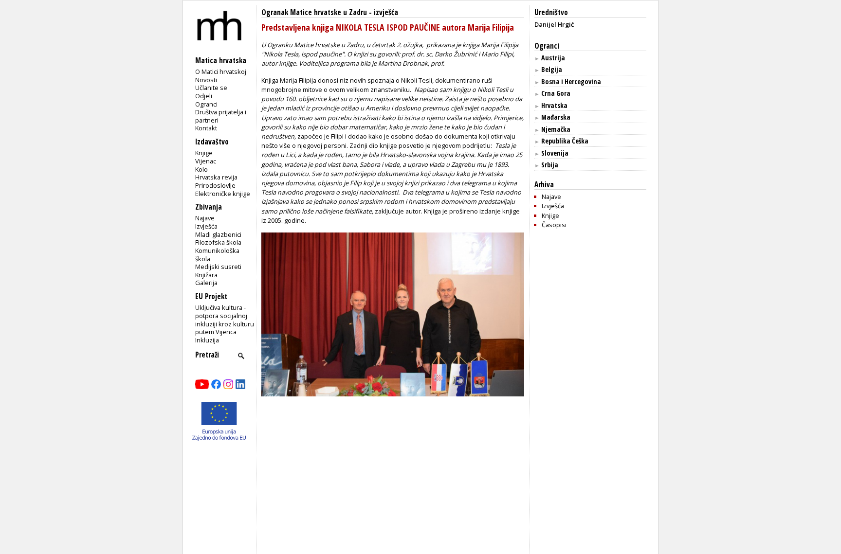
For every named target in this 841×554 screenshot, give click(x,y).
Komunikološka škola (217, 254)
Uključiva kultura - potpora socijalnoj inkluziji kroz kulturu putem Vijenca (224, 319)
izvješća (386, 12)
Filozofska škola (218, 242)
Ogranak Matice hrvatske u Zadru (314, 12)
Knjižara (206, 274)
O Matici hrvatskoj (220, 71)
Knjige (204, 152)
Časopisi (554, 224)
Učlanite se (211, 87)
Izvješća (206, 226)
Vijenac (205, 161)
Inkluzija (207, 340)
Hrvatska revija (216, 177)
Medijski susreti (218, 266)
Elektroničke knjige (222, 193)
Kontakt (206, 128)
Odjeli (203, 95)
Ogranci (206, 104)
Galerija (206, 282)
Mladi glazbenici (218, 234)
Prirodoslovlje (215, 185)
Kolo (201, 169)
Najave (205, 218)
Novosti (206, 79)
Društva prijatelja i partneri (220, 116)
